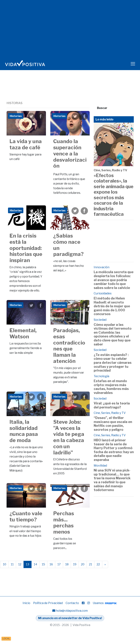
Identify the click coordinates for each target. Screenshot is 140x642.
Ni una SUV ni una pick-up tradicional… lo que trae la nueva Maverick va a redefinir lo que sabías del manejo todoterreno (112, 480)
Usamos (98, 603)
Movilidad (100, 465)
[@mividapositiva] (88, 603)
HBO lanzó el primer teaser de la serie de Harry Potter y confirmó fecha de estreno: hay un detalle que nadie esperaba (114, 450)
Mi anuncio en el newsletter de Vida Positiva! (70, 618)
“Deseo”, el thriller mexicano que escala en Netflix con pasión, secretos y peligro (113, 424)
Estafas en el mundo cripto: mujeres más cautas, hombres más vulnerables (111, 387)
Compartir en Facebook (40, 116)
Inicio (26, 603)
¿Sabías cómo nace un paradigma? (68, 245)
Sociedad (100, 319)
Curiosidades (103, 293)
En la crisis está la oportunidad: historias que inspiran (25, 248)
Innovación (101, 267)
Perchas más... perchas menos (63, 522)
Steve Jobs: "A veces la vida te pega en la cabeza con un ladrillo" (68, 437)
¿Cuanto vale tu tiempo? (25, 516)
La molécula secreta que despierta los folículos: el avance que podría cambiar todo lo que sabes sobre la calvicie (113, 279)
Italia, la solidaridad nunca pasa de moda (23, 431)
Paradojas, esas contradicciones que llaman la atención (69, 345)
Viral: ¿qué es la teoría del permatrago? (112, 405)
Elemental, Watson (23, 333)
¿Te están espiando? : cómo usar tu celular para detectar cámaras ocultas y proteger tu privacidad (112, 362)
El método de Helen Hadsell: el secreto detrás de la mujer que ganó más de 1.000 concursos (112, 306)
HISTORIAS (14, 103)
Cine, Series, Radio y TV (110, 170)
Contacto (72, 603)
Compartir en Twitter (31, 116)
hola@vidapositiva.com (72, 610)
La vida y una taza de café (25, 144)
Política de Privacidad (48, 603)
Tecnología (101, 376)
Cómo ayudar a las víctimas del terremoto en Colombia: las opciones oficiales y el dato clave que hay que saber (112, 334)
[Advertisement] (73, 91)
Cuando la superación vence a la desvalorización (70, 153)
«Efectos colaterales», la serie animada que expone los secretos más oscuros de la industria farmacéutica (113, 195)
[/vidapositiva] (83, 603)
